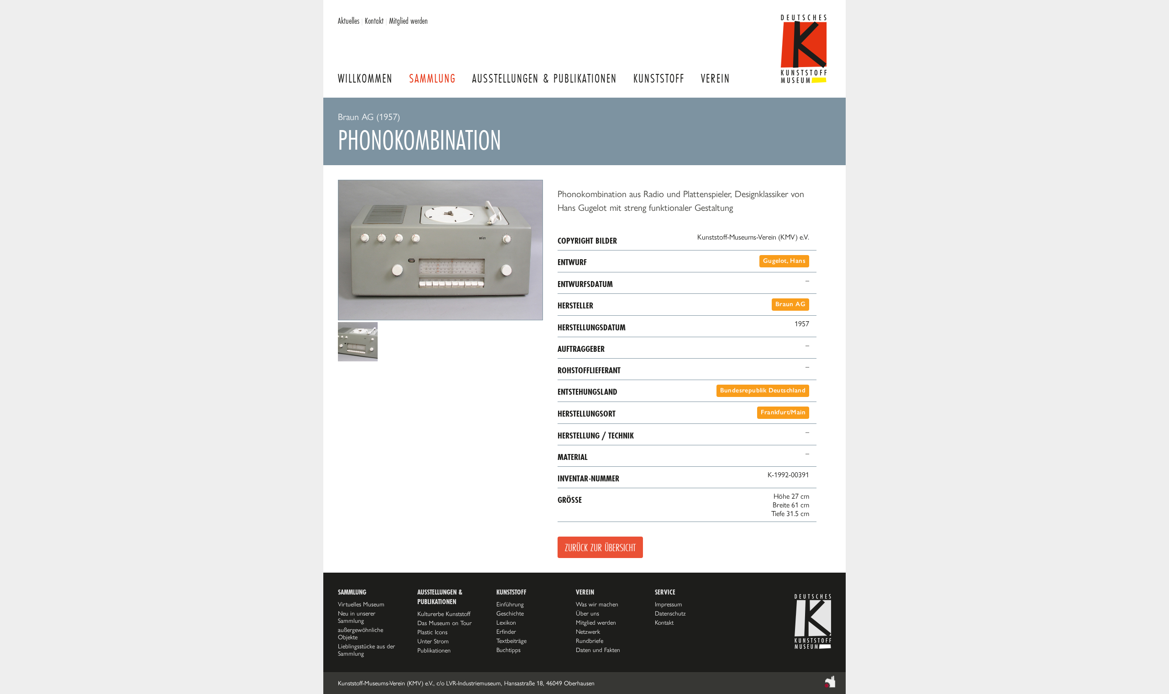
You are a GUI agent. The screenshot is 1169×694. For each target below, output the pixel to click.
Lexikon (506, 622)
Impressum (668, 604)
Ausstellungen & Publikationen (544, 78)
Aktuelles (348, 20)
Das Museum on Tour (444, 622)
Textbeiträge (511, 640)
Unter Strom (433, 641)
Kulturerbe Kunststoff (443, 613)
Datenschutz (670, 613)
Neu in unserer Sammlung (356, 617)
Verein (715, 78)
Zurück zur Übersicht (600, 547)
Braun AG (790, 304)
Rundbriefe (589, 640)
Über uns (587, 613)
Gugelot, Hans (784, 261)
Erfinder (506, 631)
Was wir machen (597, 604)
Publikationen (434, 650)
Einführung (510, 604)
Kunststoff (659, 78)
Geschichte (510, 613)
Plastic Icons (432, 632)
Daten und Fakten (598, 649)
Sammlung (432, 78)
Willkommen (365, 78)
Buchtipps (508, 649)
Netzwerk (588, 631)
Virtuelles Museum (361, 604)
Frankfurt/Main (783, 412)
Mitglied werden (408, 20)
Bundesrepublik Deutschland (763, 390)
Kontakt (374, 20)
